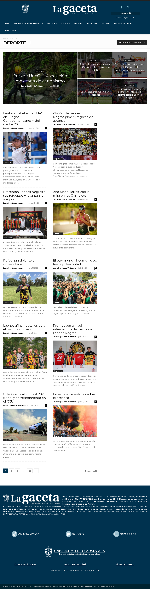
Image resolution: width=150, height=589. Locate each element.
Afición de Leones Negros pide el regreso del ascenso (73, 116)
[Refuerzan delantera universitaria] (25, 288)
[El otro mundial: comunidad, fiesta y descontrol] (75, 288)
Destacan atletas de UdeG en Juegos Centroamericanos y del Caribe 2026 (23, 118)
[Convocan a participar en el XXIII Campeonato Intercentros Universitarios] (129, 65)
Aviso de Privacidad (75, 564)
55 (30, 471)
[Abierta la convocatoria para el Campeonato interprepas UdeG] (94, 65)
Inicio (5, 38)
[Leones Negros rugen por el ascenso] (94, 91)
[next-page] (36, 471)
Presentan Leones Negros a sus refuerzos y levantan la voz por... (24, 195)
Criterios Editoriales (25, 564)
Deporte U (40, 71)
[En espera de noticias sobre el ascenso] (75, 421)
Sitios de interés (125, 564)
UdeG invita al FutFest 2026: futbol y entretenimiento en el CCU (24, 397)
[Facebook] (121, 7)
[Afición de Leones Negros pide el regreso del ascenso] (75, 144)
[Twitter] (128, 7)
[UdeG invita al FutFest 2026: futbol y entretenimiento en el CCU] (25, 425)
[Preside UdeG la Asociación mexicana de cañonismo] (40, 84)
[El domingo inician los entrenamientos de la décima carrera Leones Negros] (129, 91)
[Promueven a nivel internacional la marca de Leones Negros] (75, 356)
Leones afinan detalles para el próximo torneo (24, 327)
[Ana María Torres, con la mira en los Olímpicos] (75, 219)
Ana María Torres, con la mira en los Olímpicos (71, 193)
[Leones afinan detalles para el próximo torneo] (25, 353)
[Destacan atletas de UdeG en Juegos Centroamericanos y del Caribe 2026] (25, 148)
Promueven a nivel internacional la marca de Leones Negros (72, 329)
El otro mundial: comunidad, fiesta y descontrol (75, 262)
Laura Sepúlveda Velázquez (33, 86)
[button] (126, 13)
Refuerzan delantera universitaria (18, 262)
